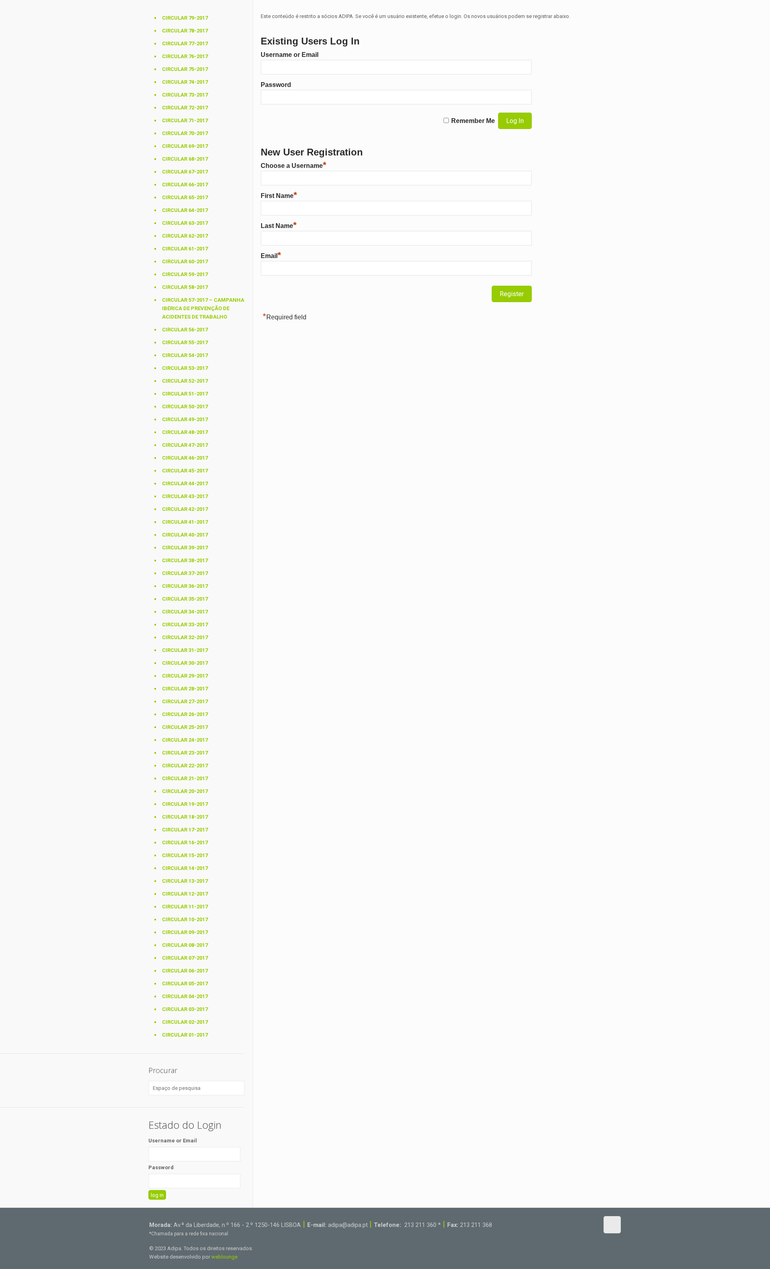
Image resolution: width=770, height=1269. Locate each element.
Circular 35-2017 (185, 599)
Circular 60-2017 (185, 261)
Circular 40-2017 (185, 535)
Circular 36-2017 (185, 586)
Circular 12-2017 (185, 894)
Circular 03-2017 (185, 1009)
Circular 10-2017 (185, 919)
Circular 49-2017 (185, 419)
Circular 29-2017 (185, 676)
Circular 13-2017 (185, 881)
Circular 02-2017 (185, 1022)
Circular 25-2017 (185, 727)
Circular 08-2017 (185, 945)
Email (271, 255)
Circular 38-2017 (185, 560)
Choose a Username (293, 165)
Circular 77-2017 (185, 43)
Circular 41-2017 (185, 522)
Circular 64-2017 (185, 210)
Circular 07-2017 (185, 958)
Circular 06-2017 (185, 971)
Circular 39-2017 (185, 548)
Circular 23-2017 (185, 753)
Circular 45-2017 (185, 471)
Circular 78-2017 (185, 31)
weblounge (224, 1257)
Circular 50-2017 (185, 406)
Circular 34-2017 (185, 612)
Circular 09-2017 (185, 932)
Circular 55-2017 (185, 342)
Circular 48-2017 (185, 432)
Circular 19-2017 (185, 804)
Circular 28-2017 (185, 689)
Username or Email (289, 54)
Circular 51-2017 (185, 394)
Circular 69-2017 (185, 146)
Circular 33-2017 (185, 624)
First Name (279, 195)
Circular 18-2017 (185, 817)
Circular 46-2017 (185, 458)
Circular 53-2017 (185, 368)
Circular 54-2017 (185, 355)
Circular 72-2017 (185, 108)
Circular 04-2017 (185, 996)
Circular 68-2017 (185, 159)
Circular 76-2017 (185, 56)
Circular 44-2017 (185, 483)
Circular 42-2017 (185, 509)
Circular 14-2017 (185, 868)
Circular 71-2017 (185, 120)
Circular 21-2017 (185, 778)
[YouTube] (569, 1224)
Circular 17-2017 (185, 830)
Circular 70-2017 (185, 133)
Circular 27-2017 (185, 701)
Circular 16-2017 (185, 842)
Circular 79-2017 (185, 18)
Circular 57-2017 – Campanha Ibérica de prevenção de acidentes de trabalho (203, 308)
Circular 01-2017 (185, 1035)
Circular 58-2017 (185, 287)
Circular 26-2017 (185, 714)
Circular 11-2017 (185, 907)
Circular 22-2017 (185, 766)
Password (276, 84)
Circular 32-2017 (185, 637)
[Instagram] (591, 1224)
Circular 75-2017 (185, 69)
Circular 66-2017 (185, 185)
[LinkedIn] (580, 1224)
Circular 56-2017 (185, 330)
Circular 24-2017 (185, 740)
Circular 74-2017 (185, 82)
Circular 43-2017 (185, 496)
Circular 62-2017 (185, 236)
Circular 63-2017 (185, 223)
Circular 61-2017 (185, 249)
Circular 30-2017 (185, 663)
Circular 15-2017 (185, 855)
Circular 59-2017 (185, 274)
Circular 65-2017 (185, 197)
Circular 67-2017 (185, 172)
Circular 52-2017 (185, 381)
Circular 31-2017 (185, 650)
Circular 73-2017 (185, 95)
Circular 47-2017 (185, 445)
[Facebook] (559, 1224)
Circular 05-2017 (185, 983)
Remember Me (473, 120)
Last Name (279, 225)
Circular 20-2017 (185, 791)
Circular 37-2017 (185, 573)
